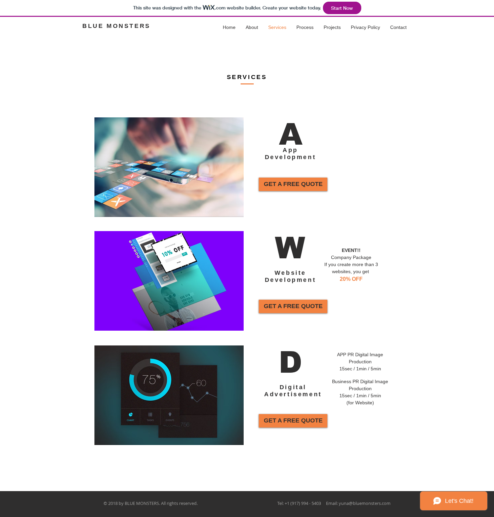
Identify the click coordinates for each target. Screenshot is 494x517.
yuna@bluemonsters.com (364, 503)
